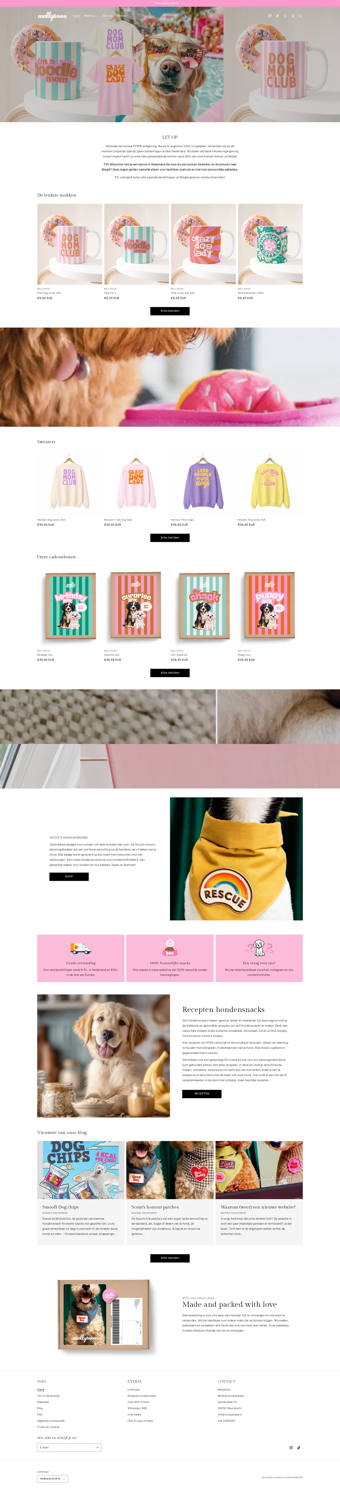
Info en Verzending (48, 1396)
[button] (91, 16)
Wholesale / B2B (137, 1408)
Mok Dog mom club (49, 293)
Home (40, 1390)
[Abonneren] (97, 1447)
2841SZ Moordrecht (230, 1408)
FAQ (39, 1415)
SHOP (69, 876)
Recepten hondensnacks (142, 1396)
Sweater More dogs (182, 519)
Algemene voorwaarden (51, 1421)
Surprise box (112, 655)
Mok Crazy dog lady (183, 293)
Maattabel (43, 1402)
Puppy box (244, 655)
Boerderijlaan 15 (227, 1402)
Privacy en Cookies (48, 1427)
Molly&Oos (224, 1390)
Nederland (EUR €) (50, 1478)
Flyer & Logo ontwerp (140, 1421)
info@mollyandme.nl (230, 1415)
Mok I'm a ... (111, 293)
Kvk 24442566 (226, 1421)
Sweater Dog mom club (51, 519)
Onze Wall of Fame (138, 1402)
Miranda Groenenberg (230, 1396)
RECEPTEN (202, 1094)
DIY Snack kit (179, 655)
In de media (134, 1415)
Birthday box (45, 655)
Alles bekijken (170, 311)
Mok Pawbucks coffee (251, 293)
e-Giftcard (134, 1390)
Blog (39, 1408)
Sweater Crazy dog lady (118, 519)
